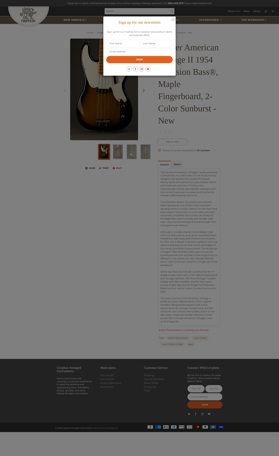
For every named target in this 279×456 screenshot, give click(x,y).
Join (139, 59)
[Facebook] (135, 69)
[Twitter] (129, 69)
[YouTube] (147, 69)
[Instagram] (141, 69)
